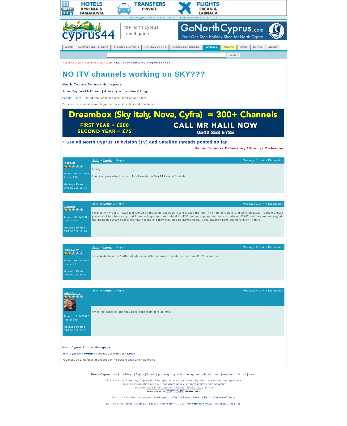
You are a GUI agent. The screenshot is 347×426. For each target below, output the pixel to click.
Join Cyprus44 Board (81, 91)
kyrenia (178, 374)
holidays (127, 374)
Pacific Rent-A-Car (172, 403)
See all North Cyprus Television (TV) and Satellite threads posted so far (146, 142)
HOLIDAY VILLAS (155, 47)
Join (95, 160)
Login (145, 91)
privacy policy (195, 384)
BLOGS (257, 47)
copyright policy (173, 384)
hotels (151, 374)
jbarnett (69, 162)
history (241, 374)
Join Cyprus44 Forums (78, 353)
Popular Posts (71, 98)
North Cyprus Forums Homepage (92, 84)
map (217, 374)
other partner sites (228, 403)
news (252, 374)
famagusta (193, 374)
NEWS (243, 47)
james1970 (71, 249)
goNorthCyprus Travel (141, 403)
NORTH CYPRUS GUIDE (93, 47)
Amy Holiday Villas (199, 403)
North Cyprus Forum (99, 62)
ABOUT (273, 47)
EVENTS (229, 47)
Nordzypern (161, 397)
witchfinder (72, 293)
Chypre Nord (181, 397)
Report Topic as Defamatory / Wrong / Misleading (240, 148)
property (164, 374)
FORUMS (211, 47)
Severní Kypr (202, 397)
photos (207, 374)
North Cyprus (72, 62)
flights (140, 374)
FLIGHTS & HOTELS (126, 47)
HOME (69, 47)
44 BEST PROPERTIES (185, 47)
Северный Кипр (224, 397)
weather (228, 374)
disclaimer (219, 384)
